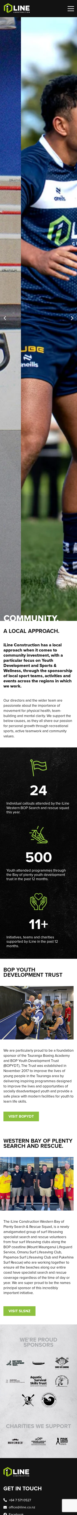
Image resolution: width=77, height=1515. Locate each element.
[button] (4, 318)
